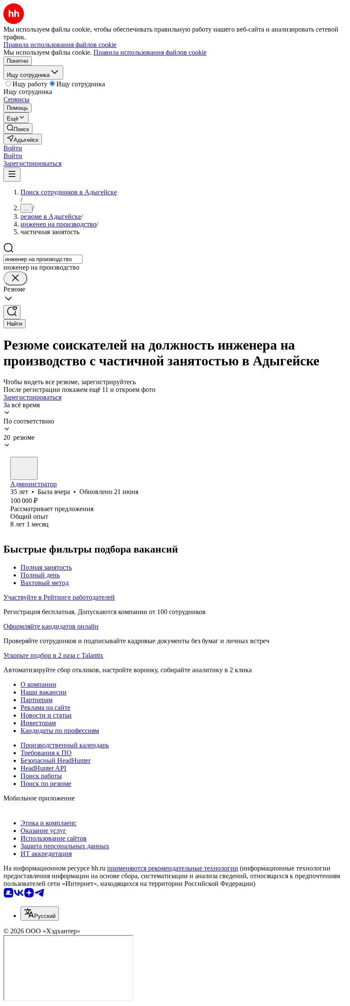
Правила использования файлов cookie (150, 52)
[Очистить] (15, 278)
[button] (12, 148)
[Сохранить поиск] (11, 312)
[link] (17, 128)
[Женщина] (24, 468)
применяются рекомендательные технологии (172, 868)
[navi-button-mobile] (11, 175)
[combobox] (42, 259)
